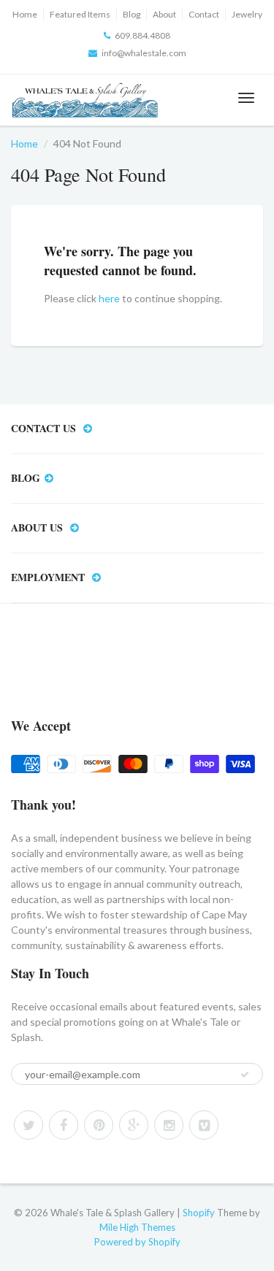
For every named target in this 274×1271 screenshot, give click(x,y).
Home (24, 14)
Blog (131, 14)
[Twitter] (28, 1125)
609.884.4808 (142, 35)
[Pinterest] (98, 1125)
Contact (204, 14)
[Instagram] (168, 1125)
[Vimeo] (203, 1125)
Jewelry (247, 14)
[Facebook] (63, 1125)
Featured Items (80, 14)
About (164, 14)
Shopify (199, 1212)
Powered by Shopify (137, 1242)
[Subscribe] (245, 1074)
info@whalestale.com (144, 52)
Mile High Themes (137, 1227)
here (109, 298)
